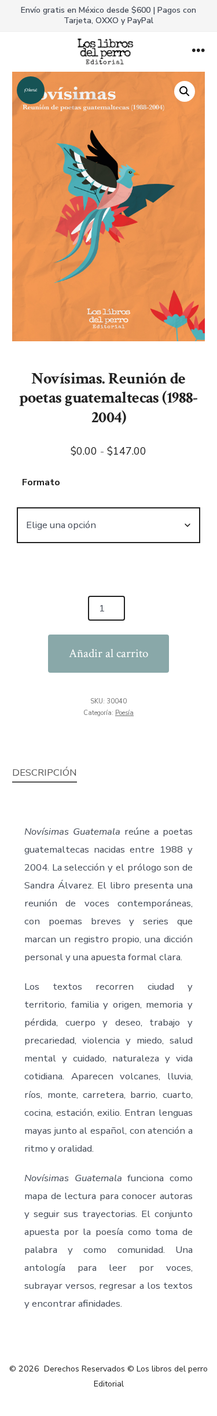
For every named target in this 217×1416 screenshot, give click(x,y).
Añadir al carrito (108, 653)
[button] (184, 91)
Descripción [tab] (44, 772)
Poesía (124, 713)
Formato (41, 482)
